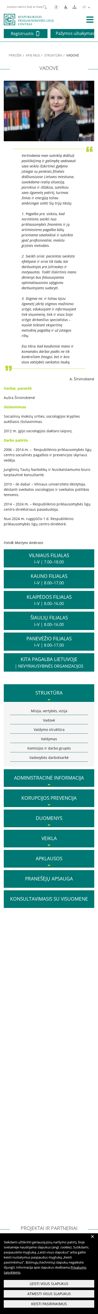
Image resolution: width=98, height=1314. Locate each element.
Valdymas (49, 738)
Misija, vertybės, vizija (49, 710)
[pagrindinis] (29, 19)
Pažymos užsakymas (75, 33)
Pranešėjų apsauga (49, 878)
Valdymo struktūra (49, 729)
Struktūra (53, 55)
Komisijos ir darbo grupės (49, 748)
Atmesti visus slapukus (49, 1293)
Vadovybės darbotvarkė (49, 757)
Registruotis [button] (22, 33)
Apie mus (33, 55)
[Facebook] (56, 7)
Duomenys (49, 818)
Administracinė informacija (49, 778)
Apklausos (49, 858)
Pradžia (15, 55)
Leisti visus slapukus (49, 1283)
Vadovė (49, 720)
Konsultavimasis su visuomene (49, 899)
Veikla (49, 838)
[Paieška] (45, 7)
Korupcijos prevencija (49, 798)
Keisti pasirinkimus (49, 1303)
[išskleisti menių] (90, 19)
